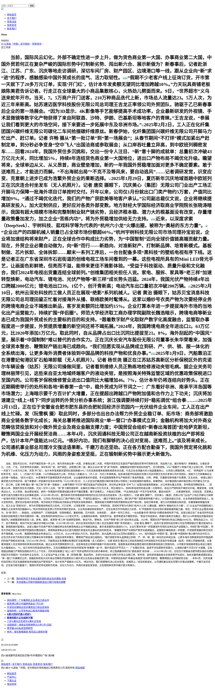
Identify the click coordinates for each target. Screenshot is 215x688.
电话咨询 (11, 684)
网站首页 (11, 14)
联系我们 (11, 28)
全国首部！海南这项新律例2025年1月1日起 (29, 625)
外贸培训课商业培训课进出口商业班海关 (28, 607)
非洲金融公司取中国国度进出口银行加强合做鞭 (41, 582)
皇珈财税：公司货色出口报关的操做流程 (28, 611)
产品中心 (11, 677)
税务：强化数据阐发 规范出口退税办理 (27, 632)
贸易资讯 (11, 25)
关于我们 (11, 18)
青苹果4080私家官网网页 (20, 628)
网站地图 (80, 668)
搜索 (32, 6)
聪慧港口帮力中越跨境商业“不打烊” (25, 604)
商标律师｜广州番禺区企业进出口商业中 (28, 600)
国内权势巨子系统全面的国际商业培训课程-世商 (41, 578)
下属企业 (11, 680)
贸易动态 (11, 21)
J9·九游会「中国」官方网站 (15, 44)
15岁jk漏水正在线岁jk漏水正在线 (24, 621)
